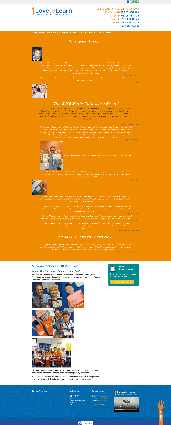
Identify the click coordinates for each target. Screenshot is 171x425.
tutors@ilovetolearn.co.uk (100, 404)
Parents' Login (130, 26)
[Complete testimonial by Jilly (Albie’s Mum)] (37, 54)
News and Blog (90, 32)
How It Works (38, 32)
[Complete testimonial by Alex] (39, 187)
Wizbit (137, 419)
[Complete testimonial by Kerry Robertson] (39, 91)
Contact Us (95, 395)
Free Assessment (105, 32)
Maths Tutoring (53, 32)
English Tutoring (69, 32)
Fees (80, 32)
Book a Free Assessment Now (122, 282)
